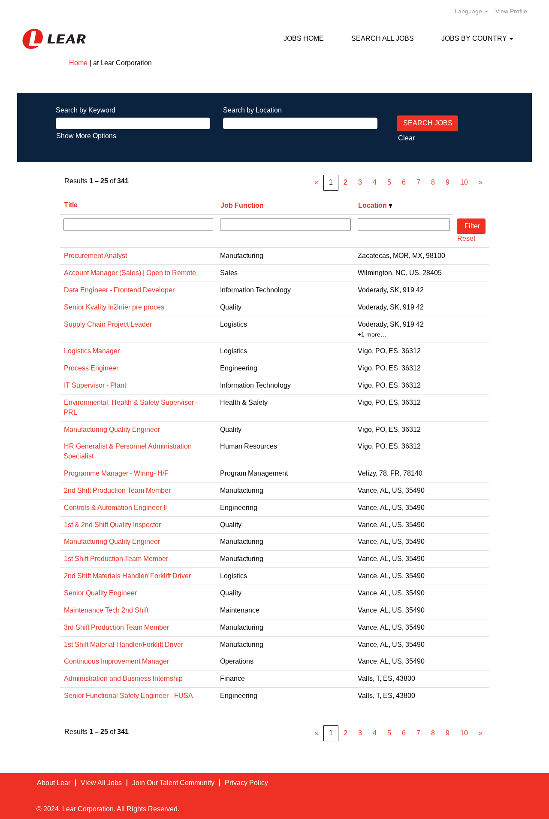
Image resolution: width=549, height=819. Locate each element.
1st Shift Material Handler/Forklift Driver (123, 644)
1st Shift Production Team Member (116, 558)
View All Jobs (101, 782)
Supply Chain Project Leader (108, 324)
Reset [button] (466, 238)
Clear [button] (406, 138)
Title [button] (71, 205)
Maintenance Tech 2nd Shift (106, 610)
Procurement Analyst (95, 255)
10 (464, 182)
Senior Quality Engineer (100, 593)
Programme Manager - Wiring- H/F (116, 473)
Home (78, 63)
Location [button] (373, 205)
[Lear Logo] (54, 39)
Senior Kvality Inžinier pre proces (114, 307)
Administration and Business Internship (123, 678)
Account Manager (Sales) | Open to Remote (130, 272)
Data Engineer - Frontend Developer (119, 290)
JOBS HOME (304, 38)
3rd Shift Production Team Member (116, 627)
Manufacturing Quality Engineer (112, 429)
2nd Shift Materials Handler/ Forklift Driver (127, 575)
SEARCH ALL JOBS (382, 38)
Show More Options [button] (86, 136)
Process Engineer (91, 368)
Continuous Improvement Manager (116, 661)
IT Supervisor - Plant (95, 385)
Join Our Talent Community (173, 782)
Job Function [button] (242, 205)
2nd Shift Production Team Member (117, 490)
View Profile (511, 11)
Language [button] (469, 11)
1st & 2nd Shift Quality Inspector (112, 524)
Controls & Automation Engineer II (115, 507)
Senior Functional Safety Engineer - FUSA (128, 695)
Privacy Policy (246, 782)
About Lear (53, 782)
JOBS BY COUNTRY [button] (475, 38)
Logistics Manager (92, 351)
